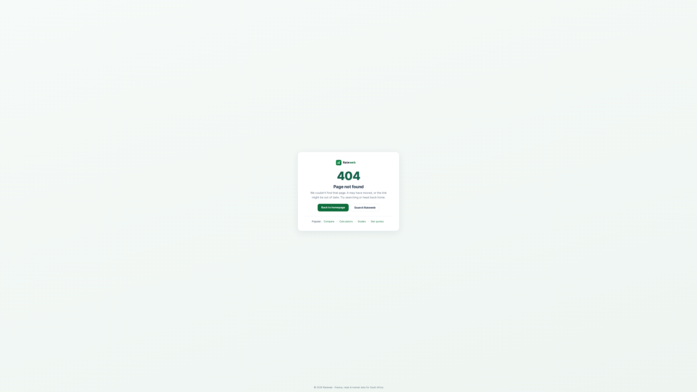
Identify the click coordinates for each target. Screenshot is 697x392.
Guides (362, 221)
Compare (329, 221)
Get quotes (377, 221)
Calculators (346, 221)
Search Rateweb (365, 207)
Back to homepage (333, 207)
